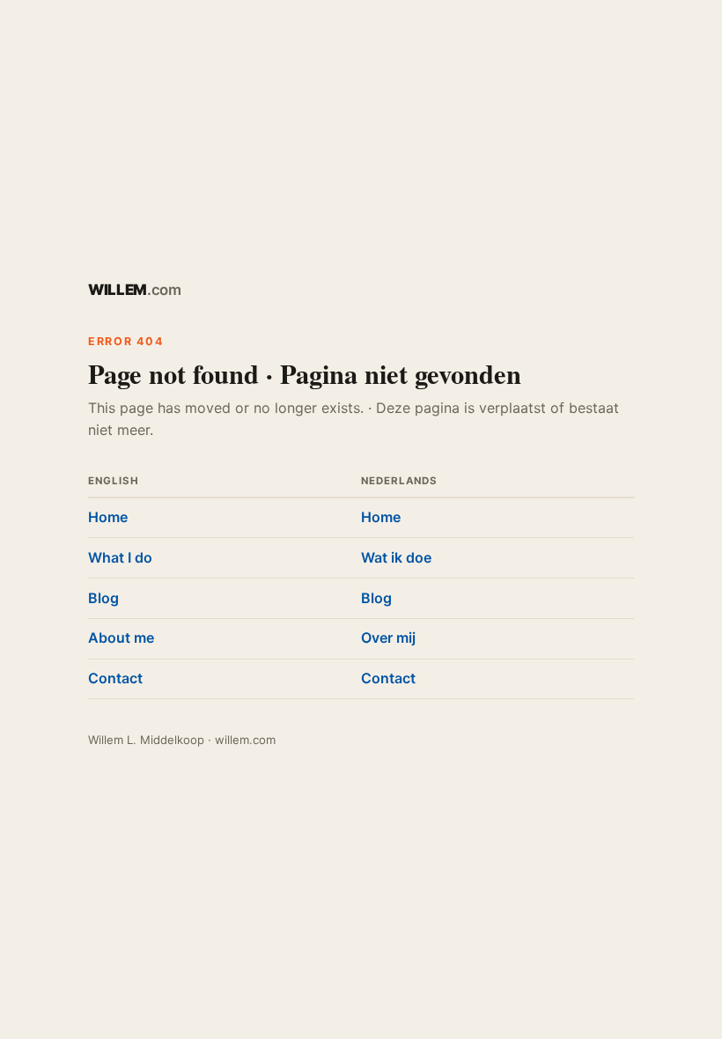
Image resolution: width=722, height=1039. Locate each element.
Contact (115, 678)
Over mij (388, 637)
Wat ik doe (396, 557)
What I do (120, 557)
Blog (103, 598)
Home (108, 517)
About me (121, 637)
